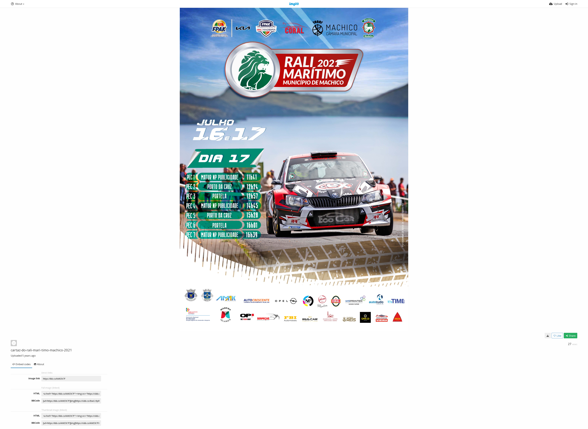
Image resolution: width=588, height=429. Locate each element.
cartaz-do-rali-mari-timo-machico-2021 (41, 350)
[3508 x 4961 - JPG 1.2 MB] (548, 335)
